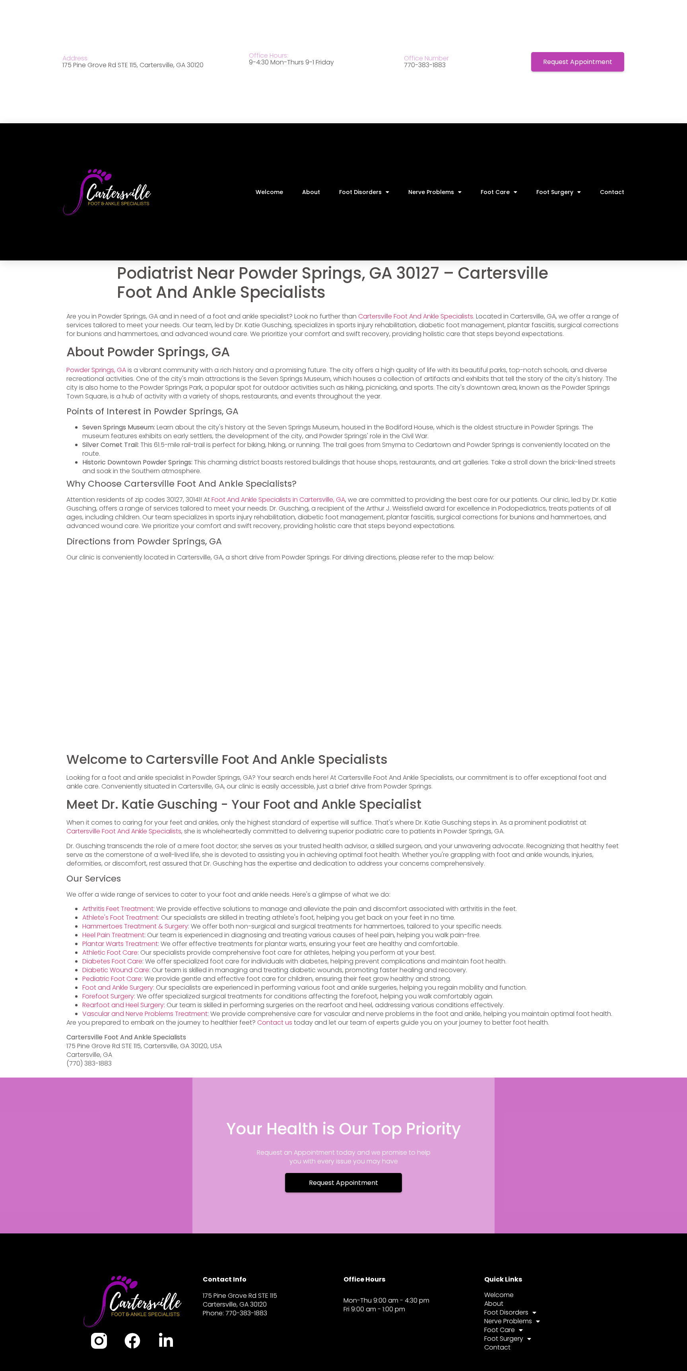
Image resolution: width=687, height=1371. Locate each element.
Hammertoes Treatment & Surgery (135, 926)
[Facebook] (132, 1341)
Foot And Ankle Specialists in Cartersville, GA (278, 499)
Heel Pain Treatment (113, 935)
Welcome (269, 192)
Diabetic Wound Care (115, 970)
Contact (612, 192)
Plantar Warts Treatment (120, 943)
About (311, 192)
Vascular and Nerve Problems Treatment (145, 1013)
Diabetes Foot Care (112, 961)
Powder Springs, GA (96, 370)
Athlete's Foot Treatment (120, 917)
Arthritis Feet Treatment (117, 908)
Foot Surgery (554, 192)
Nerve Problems (431, 192)
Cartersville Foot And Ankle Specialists (415, 316)
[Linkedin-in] (166, 1341)
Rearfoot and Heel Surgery (123, 1005)
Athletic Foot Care (110, 952)
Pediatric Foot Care (112, 978)
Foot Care (495, 192)
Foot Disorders (360, 192)
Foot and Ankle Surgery (117, 987)
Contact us (274, 1022)
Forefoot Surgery (108, 996)
